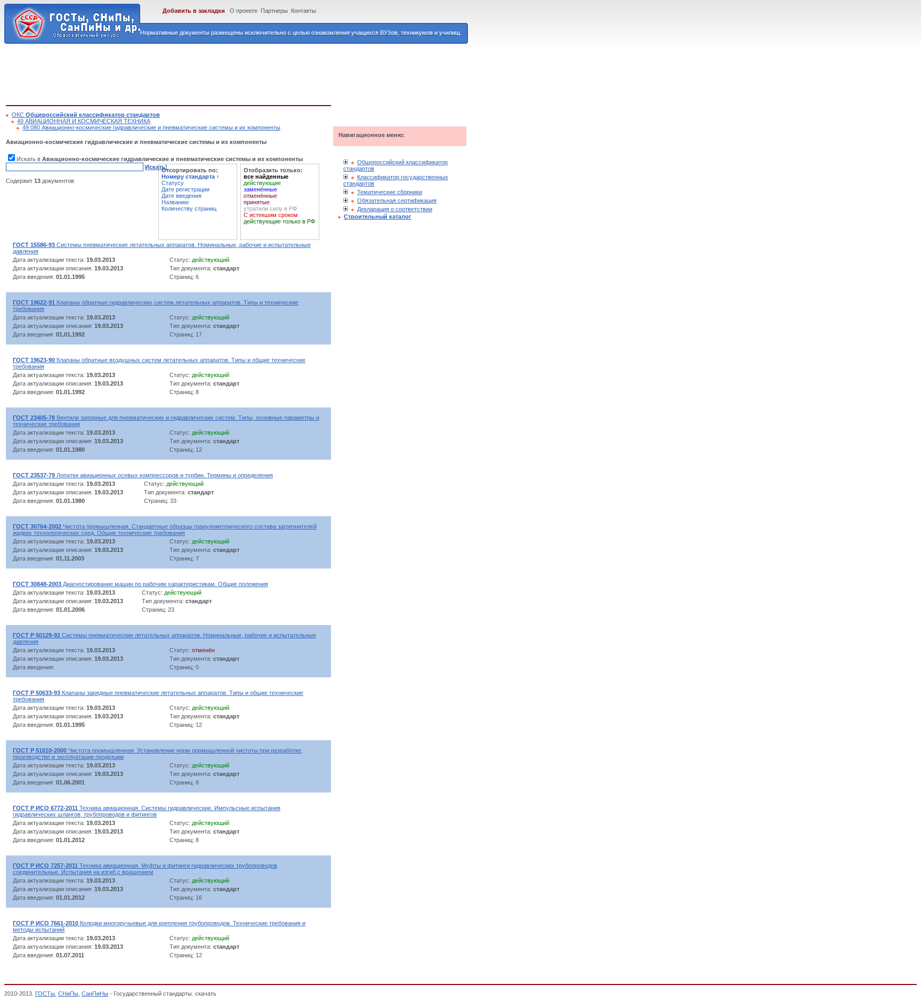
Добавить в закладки (194, 10)
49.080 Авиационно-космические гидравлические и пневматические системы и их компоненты (151, 127)
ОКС (86, 114)
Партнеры (274, 10)
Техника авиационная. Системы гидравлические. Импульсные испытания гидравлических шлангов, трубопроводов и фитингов (146, 811)
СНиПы (68, 993)
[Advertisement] (200, 73)
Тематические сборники (389, 192)
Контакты (303, 10)
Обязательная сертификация (397, 200)
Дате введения (181, 196)
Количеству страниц (188, 208)
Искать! (156, 167)
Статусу (172, 183)
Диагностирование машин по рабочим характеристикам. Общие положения (140, 584)
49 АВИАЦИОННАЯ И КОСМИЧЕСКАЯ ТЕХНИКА (83, 121)
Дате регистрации (185, 189)
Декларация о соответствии (394, 209)
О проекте (243, 10)
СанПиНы (95, 993)
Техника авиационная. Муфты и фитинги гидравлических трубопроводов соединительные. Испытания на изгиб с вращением (145, 868)
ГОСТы (45, 993)
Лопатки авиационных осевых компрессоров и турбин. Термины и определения (143, 475)
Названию (175, 202)
